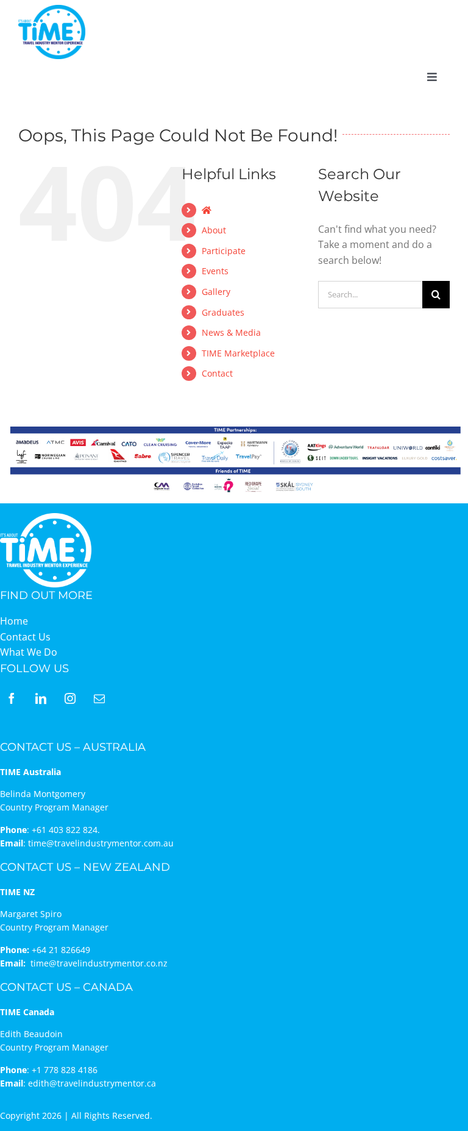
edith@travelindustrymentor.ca (92, 1083)
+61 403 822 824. (66, 829)
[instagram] (70, 698)
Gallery (216, 291)
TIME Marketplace (238, 353)
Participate (224, 251)
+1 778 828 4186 (65, 1070)
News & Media (231, 332)
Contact (217, 373)
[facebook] (11, 698)
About (214, 230)
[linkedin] (40, 698)
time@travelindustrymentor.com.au (101, 843)
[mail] (99, 698)
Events (215, 271)
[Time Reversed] (45, 517)
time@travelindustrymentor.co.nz (99, 963)
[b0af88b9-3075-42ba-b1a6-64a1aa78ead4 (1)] (51, 9)
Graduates (223, 312)
